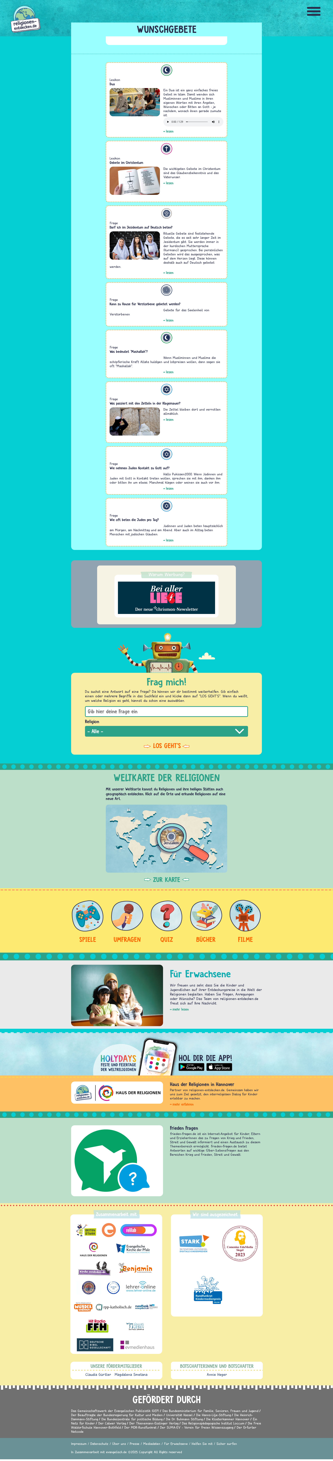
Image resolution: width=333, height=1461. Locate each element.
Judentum (166, 389)
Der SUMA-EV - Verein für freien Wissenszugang (196, 1427)
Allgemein (166, 290)
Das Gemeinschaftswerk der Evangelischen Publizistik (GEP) (115, 1411)
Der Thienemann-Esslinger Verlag (153, 1423)
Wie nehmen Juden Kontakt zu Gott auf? (140, 468)
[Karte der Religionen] (166, 839)
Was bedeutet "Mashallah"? (129, 351)
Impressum (79, 1444)
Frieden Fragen (175, 1128)
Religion (92, 721)
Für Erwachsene (176, 1444)
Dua (112, 84)
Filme (245, 939)
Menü (314, 11)
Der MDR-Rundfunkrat (140, 1427)
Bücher (206, 939)
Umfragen (127, 939)
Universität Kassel (179, 1415)
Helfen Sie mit (202, 1444)
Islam (166, 70)
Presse (134, 1444)
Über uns (119, 1444)
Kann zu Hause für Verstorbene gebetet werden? (145, 304)
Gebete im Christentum (126, 162)
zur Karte (166, 879)
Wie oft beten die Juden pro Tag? (134, 520)
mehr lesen (181, 1009)
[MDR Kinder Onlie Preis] (208, 1290)
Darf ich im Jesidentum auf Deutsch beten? (141, 227)
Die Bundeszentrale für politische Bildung (132, 1419)
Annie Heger (217, 1374)
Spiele (87, 939)
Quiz (166, 939)
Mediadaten (151, 1444)
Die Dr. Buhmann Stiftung (184, 1419)
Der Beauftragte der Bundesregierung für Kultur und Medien (117, 1415)
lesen (169, 131)
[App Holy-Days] (166, 1053)
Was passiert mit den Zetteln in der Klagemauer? (145, 403)
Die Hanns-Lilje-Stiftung (213, 1415)
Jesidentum (166, 213)
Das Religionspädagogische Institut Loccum (213, 1423)
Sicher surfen (226, 1444)
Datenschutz (99, 1444)
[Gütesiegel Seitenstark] (193, 1243)
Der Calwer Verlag (112, 1423)
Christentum (166, 148)
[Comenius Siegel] (240, 1243)
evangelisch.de (116, 1452)
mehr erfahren (183, 1104)
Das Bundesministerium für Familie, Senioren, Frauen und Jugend (210, 1411)
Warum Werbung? (166, 574)
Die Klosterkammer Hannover (227, 1419)
